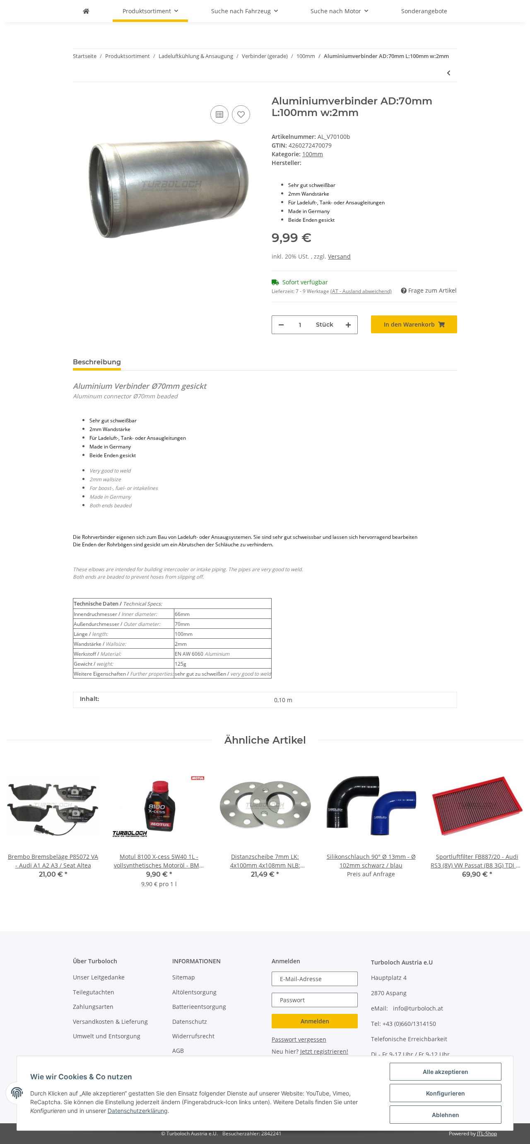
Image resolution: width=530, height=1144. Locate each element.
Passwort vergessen (299, 1039)
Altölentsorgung (194, 992)
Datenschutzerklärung (138, 1110)
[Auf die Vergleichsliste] (219, 114)
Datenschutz (189, 1021)
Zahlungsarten (93, 1007)
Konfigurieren (445, 1093)
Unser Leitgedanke (99, 977)
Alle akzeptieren (445, 1071)
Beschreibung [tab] (97, 362)
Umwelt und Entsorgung (106, 1036)
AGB (178, 1050)
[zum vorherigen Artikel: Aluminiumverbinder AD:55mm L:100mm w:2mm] (448, 73)
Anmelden (315, 1021)
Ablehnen (445, 1114)
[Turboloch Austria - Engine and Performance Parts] (86, 11)
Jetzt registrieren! (324, 1051)
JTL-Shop (487, 1133)
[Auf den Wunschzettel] (241, 114)
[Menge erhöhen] (348, 325)
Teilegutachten (93, 992)
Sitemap (183, 977)
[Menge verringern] (281, 325)
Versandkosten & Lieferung (110, 1021)
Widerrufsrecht (193, 1036)
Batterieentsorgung (199, 1007)
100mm (312, 154)
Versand (339, 256)
